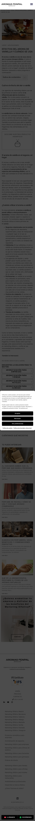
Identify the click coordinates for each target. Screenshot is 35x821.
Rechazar (17, 418)
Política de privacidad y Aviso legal (22, 428)
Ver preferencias (17, 424)
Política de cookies (8, 428)
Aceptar (17, 413)
